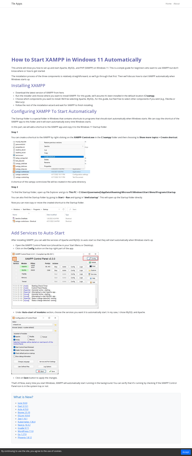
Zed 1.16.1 (22, 418)
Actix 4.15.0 (23, 409)
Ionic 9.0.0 (22, 403)
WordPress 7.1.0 (25, 431)
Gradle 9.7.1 (23, 428)
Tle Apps (16, 3)
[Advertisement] (96, 32)
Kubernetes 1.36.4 (26, 421)
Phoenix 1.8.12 (25, 437)
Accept (186, 452)
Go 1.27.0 (22, 434)
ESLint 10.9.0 (24, 415)
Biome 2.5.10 (24, 412)
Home (168, 3)
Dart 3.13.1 (23, 406)
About (177, 3)
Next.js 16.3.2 (24, 425)
